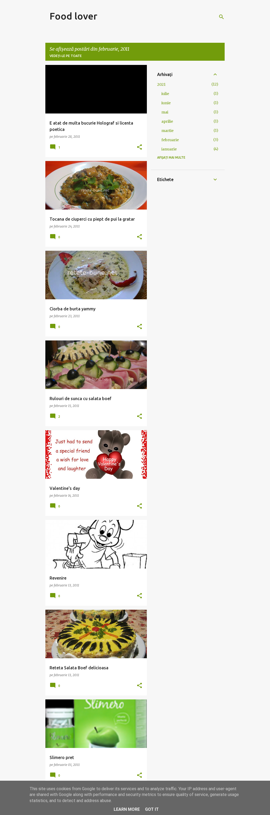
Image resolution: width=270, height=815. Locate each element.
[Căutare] (221, 17)
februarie (170, 140)
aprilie (167, 121)
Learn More (127, 809)
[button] (139, 147)
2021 (161, 84)
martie (167, 130)
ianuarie (169, 149)
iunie (166, 103)
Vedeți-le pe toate (66, 56)
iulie (165, 93)
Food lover (73, 16)
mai (164, 112)
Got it (152, 809)
